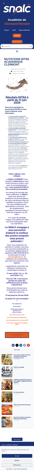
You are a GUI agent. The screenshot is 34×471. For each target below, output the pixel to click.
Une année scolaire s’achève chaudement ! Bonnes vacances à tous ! (22, 356)
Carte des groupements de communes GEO (17, 320)
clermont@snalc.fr (15, 257)
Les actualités (21, 73)
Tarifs (14, 30)
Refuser (17, 460)
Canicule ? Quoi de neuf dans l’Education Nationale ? (22, 418)
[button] (17, 51)
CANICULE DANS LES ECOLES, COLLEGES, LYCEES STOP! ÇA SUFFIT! (23, 381)
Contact (6, 30)
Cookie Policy (9, 468)
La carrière (14, 73)
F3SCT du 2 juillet (19, 367)
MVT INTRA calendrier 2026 (16, 314)
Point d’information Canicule (22, 405)
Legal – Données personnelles (20, 468)
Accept (17, 456)
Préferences (17, 465)
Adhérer (17, 35)
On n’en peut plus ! (19, 392)
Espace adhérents (24, 30)
